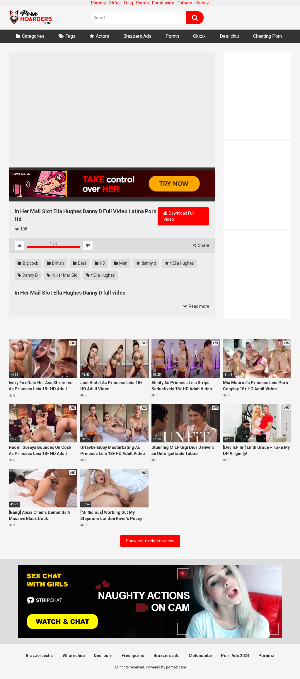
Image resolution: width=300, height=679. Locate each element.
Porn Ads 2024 (235, 655)
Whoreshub (74, 655)
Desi (81, 263)
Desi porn (103, 655)
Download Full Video (178, 216)
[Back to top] (280, 661)
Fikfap (115, 3)
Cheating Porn (267, 36)
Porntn (142, 3)
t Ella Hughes (181, 263)
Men (122, 263)
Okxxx (199, 36)
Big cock (30, 263)
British (57, 263)
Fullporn (185, 3)
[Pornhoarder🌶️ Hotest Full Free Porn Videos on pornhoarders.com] (31, 18)
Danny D (30, 275)
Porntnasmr (163, 3)
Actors (102, 36)
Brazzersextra (40, 655)
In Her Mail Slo (64, 275)
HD (102, 263)
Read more (198, 306)
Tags (71, 36)
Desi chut (229, 36)
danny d (148, 263)
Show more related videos (150, 540)
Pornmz (98, 3)
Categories (33, 36)
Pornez (202, 3)
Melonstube (200, 655)
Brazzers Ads (137, 36)
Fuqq (128, 3)
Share (203, 245)
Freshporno (133, 655)
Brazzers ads (167, 655)
